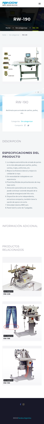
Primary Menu (40, 3)
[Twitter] (28, 125)
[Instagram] (23, 404)
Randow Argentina (24, 418)
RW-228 (6, 294)
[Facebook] (25, 125)
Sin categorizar (14, 35)
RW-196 (6, 383)
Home (4, 35)
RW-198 (6, 338)
